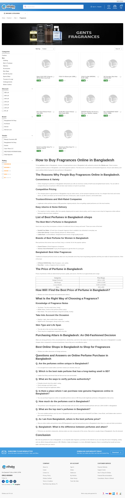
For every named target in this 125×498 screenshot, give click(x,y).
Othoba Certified (47, 478)
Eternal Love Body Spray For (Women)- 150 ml (44, 147)
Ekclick (6, 145)
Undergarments (7, 82)
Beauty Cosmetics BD (10, 139)
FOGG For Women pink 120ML (67, 76)
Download (115, 452)
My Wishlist (73, 475)
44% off (6, 98)
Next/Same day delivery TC (50, 484)
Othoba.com (104, 165)
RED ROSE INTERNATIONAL (12, 151)
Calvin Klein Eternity (43, 232)
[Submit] (25, 7)
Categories (6, 51)
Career (44, 470)
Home (3, 18)
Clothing (5, 60)
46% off (6, 95)
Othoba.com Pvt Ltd (7, 493)
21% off (6, 104)
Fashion (9, 18)
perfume (42, 165)
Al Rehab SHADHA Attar (44, 263)
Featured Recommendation (105, 475)
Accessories (6, 68)
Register (99, 6)
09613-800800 (7, 475)
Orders (72, 470)
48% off (6, 92)
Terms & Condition (48, 481)
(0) (42, 80)
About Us (45, 467)
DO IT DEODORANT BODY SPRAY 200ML (111, 112)
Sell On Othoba (120, 1)
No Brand (7, 123)
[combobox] (53, 7)
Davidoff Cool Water (43, 230)
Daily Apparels (8, 154)
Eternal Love (8, 129)
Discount (5, 89)
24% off (6, 101)
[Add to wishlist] (53, 77)
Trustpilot (17, 484)
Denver (6, 126)
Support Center (102, 470)
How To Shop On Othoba (104, 472)
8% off (6, 111)
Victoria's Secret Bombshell (45, 248)
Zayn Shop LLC (8, 148)
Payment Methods (102, 467)
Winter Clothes (7, 84)
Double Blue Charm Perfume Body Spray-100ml (66, 112)
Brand (4, 117)
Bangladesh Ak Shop (10, 120)
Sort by (38, 49)
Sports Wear (6, 76)
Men (15, 18)
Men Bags (6, 71)
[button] (14, 13)
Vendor (4, 135)
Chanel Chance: (42, 246)
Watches (5, 66)
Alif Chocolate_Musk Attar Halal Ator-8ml (110, 77)
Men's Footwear (7, 63)
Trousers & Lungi (8, 79)
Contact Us (46, 472)
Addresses (73, 472)
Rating (4, 160)
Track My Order (74, 481)
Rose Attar (41, 265)
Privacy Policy (47, 475)
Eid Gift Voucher (7, 74)
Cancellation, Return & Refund (106, 478)
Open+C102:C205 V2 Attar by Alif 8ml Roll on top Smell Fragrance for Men (44, 78)
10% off (6, 107)
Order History (73, 478)
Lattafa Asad (41, 234)
